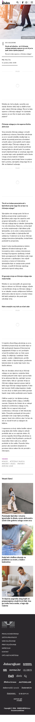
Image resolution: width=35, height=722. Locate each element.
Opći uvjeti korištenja (10, 655)
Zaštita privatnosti (9, 637)
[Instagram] (27, 2)
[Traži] (17, 2)
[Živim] (6, 2)
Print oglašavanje (9, 644)
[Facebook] (22, 2)
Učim (3, 43)
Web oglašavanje (8, 640)
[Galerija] (17, 22)
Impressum (6, 648)
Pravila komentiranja (10, 633)
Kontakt (5, 651)
